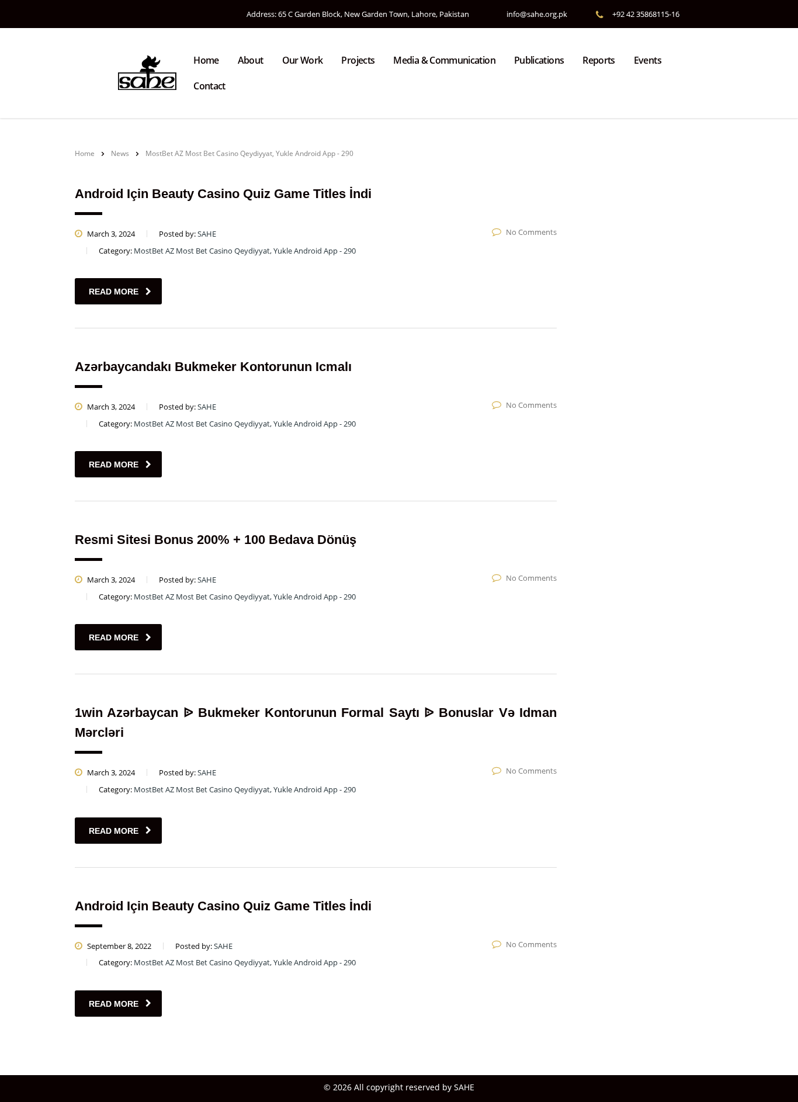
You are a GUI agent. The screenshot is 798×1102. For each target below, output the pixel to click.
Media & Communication (444, 60)
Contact (209, 85)
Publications (539, 60)
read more (113, 291)
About (250, 60)
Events (647, 60)
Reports (598, 60)
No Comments (531, 232)
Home (205, 60)
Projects (357, 60)
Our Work (302, 60)
